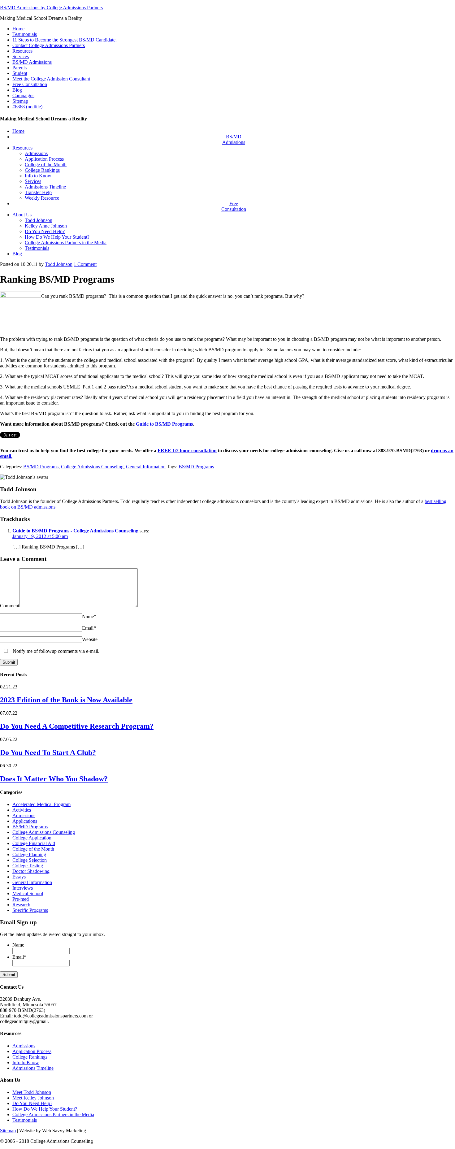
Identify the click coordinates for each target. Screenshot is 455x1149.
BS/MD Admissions (32, 62)
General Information (146, 466)
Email (89, 628)
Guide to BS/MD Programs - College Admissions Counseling (75, 530)
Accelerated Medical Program (41, 804)
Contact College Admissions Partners (48, 45)
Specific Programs (30, 910)
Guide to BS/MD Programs (164, 424)
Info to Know (25, 1062)
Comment (85, 264)
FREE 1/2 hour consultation (187, 450)
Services (20, 56)
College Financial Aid (33, 843)
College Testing (27, 865)
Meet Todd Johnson (31, 1092)
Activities (21, 810)
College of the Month (33, 849)
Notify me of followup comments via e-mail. (55, 651)
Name (89, 616)
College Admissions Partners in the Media (53, 1114)
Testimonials (24, 34)
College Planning (29, 854)
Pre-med (20, 899)
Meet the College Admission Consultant (51, 78)
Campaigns (23, 95)
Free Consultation (29, 84)
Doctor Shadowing (31, 871)
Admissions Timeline (33, 1068)
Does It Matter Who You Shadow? (54, 779)
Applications (24, 821)
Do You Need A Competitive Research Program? (77, 726)
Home (18, 28)
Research (21, 904)
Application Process (31, 1051)
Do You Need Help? (32, 1103)
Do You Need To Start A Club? (48, 752)
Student (19, 73)
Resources (22, 51)
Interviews (22, 888)
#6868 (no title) (27, 106)
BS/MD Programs (40, 466)
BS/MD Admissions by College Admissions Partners (51, 7)
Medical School (27, 893)
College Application (31, 837)
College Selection (29, 860)
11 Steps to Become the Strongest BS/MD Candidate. (64, 39)
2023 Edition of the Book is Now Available (66, 700)
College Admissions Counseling (92, 466)
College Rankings (29, 1057)
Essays (19, 876)
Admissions (23, 815)
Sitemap (20, 101)
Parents (19, 67)
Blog (17, 90)
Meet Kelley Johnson (33, 1097)
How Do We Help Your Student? (44, 1109)
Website (90, 639)
